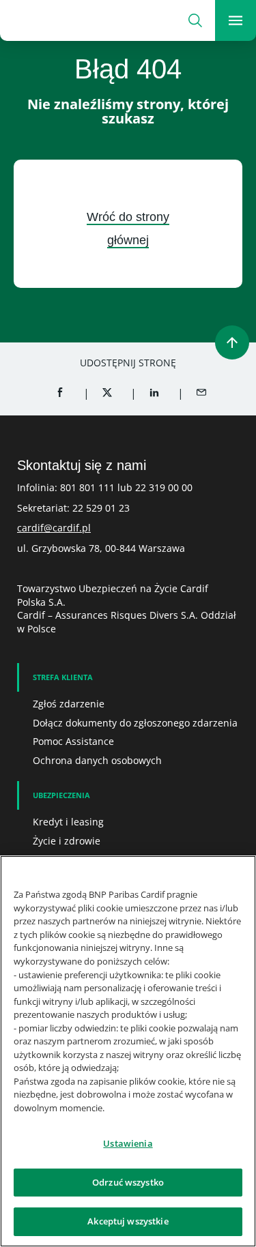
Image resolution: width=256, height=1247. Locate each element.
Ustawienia (127, 1143)
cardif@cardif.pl (54, 527)
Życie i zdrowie (66, 840)
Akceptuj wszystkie (127, 1221)
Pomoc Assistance (73, 741)
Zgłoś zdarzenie (68, 703)
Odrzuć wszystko (128, 1182)
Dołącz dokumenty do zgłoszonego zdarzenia (135, 722)
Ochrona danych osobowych (97, 760)
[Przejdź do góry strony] (232, 342)
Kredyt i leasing (68, 821)
